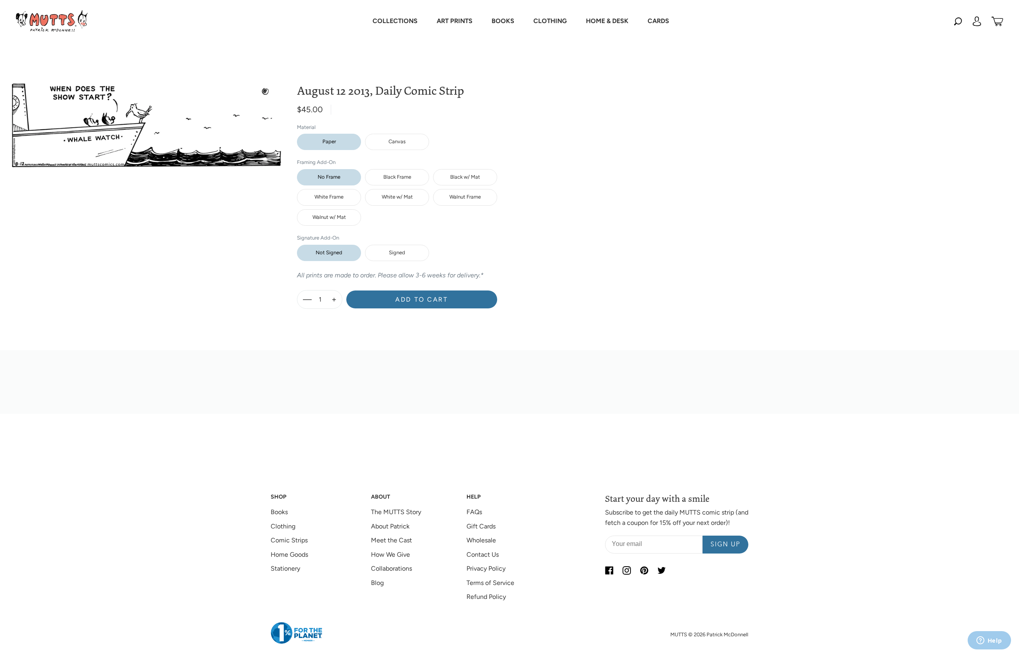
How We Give (390, 554)
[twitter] (661, 570)
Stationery (285, 568)
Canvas (397, 141)
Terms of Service (490, 583)
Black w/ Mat (465, 177)
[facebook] (609, 570)
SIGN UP (725, 545)
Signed (397, 252)
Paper (329, 141)
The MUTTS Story (396, 512)
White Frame (329, 197)
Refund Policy (486, 596)
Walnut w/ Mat (329, 217)
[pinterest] (644, 570)
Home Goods (289, 554)
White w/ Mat (397, 197)
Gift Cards (481, 526)
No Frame (329, 177)
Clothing (283, 526)
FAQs (474, 512)
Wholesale (481, 540)
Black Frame (397, 177)
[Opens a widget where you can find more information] (989, 641)
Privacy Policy (486, 568)
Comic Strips (289, 540)
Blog (377, 583)
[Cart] (997, 21)
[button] (395, 21)
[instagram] (626, 570)
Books (279, 512)
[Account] (976, 21)
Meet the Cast (391, 540)
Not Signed (329, 252)
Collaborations (391, 568)
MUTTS (678, 634)
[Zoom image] (146, 119)
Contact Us (483, 554)
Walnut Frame (465, 197)
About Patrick (390, 526)
